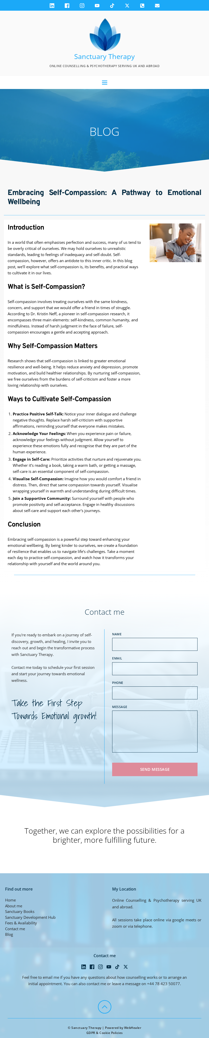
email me (51, 977)
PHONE (117, 683)
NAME (117, 634)
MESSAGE (119, 707)
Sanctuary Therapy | (88, 1028)
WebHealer (132, 1028)
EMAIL (117, 658)
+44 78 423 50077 (163, 983)
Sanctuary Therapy (104, 56)
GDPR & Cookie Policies (104, 1033)
